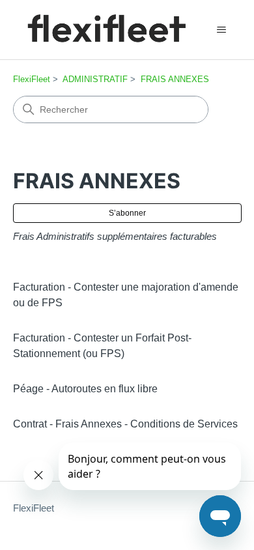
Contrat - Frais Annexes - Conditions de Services (125, 423)
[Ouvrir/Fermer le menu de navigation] (222, 30)
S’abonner (127, 213)
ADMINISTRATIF (95, 79)
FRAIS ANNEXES (175, 79)
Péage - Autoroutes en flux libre (85, 388)
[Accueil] (106, 29)
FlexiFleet (31, 79)
